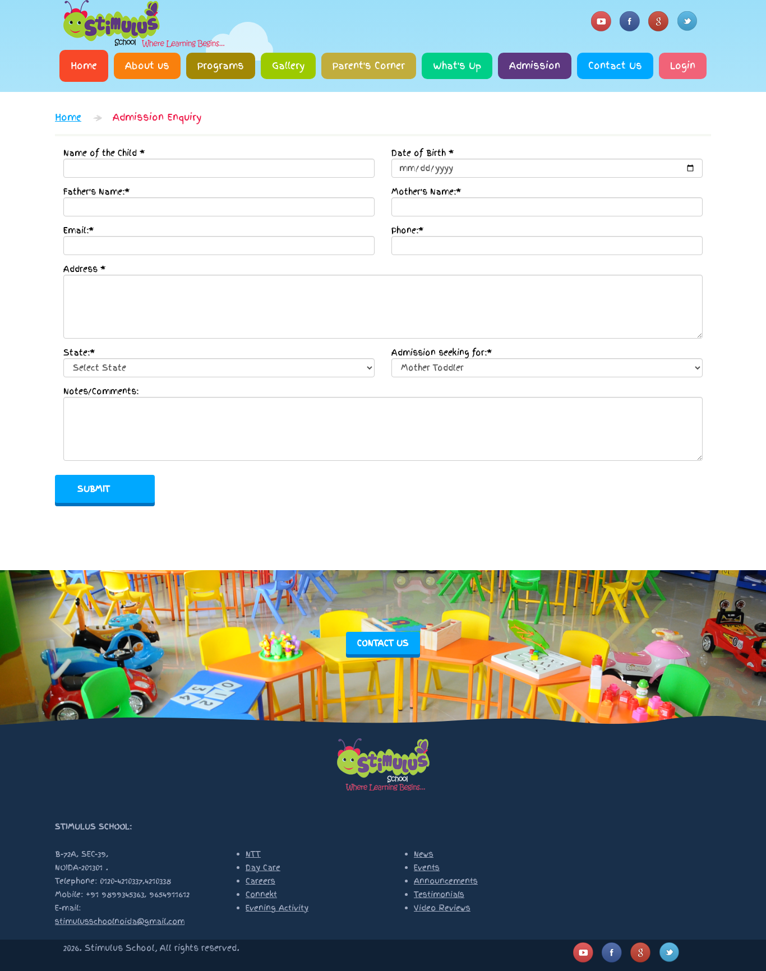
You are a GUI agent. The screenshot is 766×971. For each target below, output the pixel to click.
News (423, 854)
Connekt (261, 894)
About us (147, 65)
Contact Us (615, 65)
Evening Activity (277, 908)
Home (84, 65)
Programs (220, 65)
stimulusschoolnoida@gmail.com (119, 921)
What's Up (457, 65)
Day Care (263, 867)
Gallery (288, 65)
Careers (260, 881)
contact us (383, 643)
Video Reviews (442, 908)
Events (427, 867)
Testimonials (439, 894)
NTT (253, 854)
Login (682, 65)
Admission (534, 65)
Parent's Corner (369, 65)
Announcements (446, 881)
